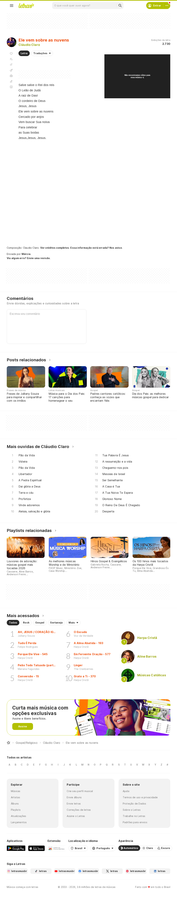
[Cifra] (11, 70)
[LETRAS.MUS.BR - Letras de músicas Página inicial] (26, 5)
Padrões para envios (135, 822)
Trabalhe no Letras (134, 816)
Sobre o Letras (132, 809)
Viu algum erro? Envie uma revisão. (29, 258)
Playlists (16, 809)
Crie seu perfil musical (80, 791)
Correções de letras (79, 809)
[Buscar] (120, 5)
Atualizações (18, 816)
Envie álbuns (74, 797)
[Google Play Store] (16, 848)
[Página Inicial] (8, 742)
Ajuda (126, 791)
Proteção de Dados (134, 803)
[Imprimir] (11, 75)
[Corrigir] (11, 81)
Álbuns (15, 803)
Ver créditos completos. (55, 247)
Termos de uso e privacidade (140, 797)
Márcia (26, 253)
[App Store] (36, 848)
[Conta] (166, 5)
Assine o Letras (76, 816)
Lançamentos (19, 822)
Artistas (15, 797)
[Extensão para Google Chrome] (57, 848)
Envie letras (74, 803)
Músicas (15, 791)
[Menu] (11, 5)
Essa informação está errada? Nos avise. (96, 247)
